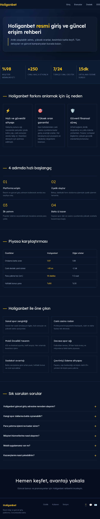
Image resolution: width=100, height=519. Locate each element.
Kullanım (55, 504)
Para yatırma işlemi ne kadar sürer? (21, 426)
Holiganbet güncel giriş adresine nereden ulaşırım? (29, 406)
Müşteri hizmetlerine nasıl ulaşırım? (21, 435)
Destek (89, 4)
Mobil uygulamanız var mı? (16, 445)
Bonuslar (78, 4)
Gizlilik (45, 504)
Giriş (68, 4)
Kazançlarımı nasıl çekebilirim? (19, 455)
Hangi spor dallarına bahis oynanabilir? (22, 416)
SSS (98, 4)
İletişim (66, 504)
